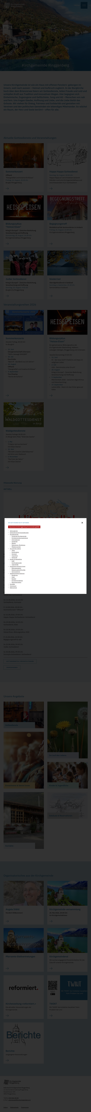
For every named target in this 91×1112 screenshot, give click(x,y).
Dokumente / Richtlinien (18, 545)
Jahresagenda (14, 531)
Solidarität (14, 541)
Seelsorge (14, 557)
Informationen (16, 540)
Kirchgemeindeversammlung (20, 538)
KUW (13, 561)
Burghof (14, 579)
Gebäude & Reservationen (17, 573)
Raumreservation (16, 582)
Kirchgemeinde (14, 534)
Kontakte (12, 584)
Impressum (13, 586)
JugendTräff (15, 564)
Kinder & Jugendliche (16, 559)
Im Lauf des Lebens (15, 548)
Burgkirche (15, 575)
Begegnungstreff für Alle (18, 570)
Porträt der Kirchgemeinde (19, 536)
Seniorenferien (16, 572)
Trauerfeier (15, 556)
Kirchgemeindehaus (17, 580)
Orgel (13, 577)
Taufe (13, 550)
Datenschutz (13, 587)
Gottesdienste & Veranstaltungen (19, 532)
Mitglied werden (16, 547)
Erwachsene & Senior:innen (17, 566)
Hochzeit (14, 554)
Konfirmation (15, 552)
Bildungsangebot (16, 568)
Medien (14, 543)
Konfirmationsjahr (17, 563)
